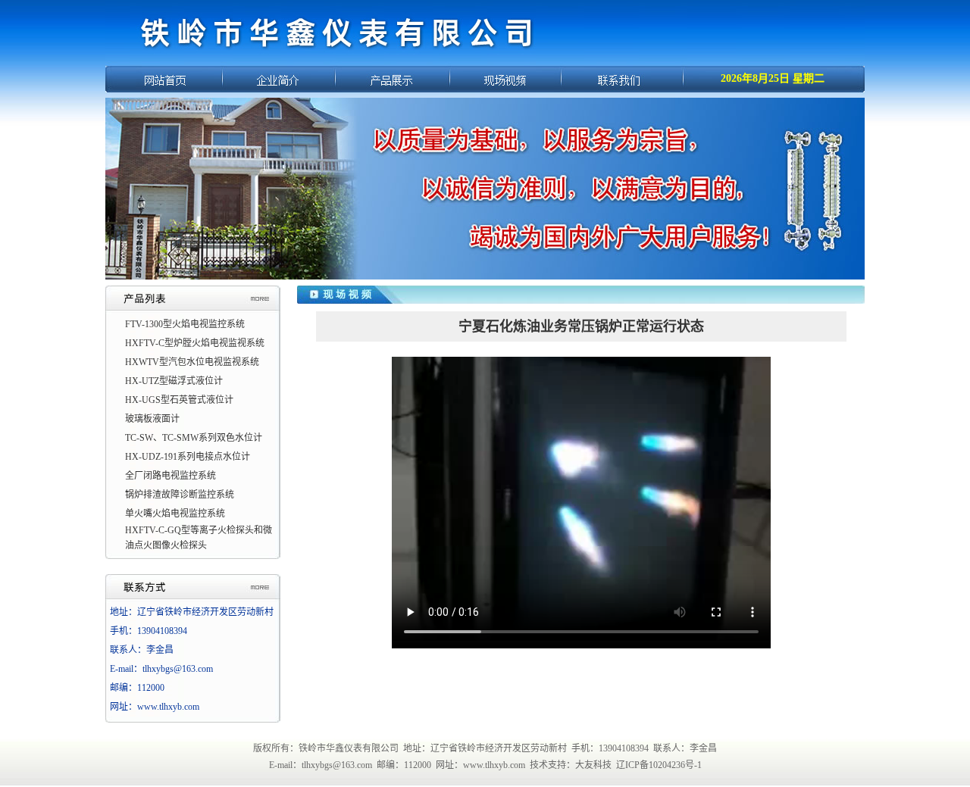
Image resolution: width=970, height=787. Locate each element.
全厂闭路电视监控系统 (170, 475)
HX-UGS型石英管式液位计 (179, 400)
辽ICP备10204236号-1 (659, 765)
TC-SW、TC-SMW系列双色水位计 (193, 438)
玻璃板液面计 (152, 419)
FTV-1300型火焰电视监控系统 (185, 324)
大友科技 (593, 765)
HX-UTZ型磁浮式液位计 (174, 381)
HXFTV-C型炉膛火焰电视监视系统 (194, 343)
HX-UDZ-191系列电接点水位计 (187, 456)
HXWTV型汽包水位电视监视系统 (192, 362)
